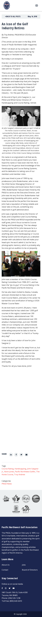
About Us (6, 565)
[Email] (26, 455)
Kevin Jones (9, 471)
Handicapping (20, 468)
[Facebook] (16, 455)
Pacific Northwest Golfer (25, 471)
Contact (5, 570)
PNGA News (7, 483)
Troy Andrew (19, 474)
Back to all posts (13, 16)
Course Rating (8, 468)
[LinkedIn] (11, 455)
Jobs (24, 565)
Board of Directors (30, 570)
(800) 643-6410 (16, 601)
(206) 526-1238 (14, 598)
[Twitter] (21, 455)
